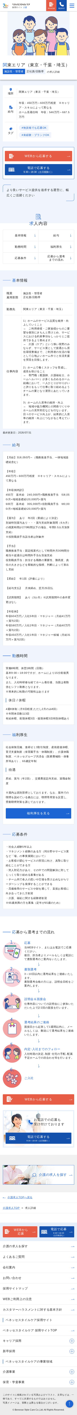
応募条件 (21, 258)
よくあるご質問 (14, 1256)
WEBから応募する (38, 156)
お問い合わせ (12, 1277)
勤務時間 (21, 246)
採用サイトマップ (15, 1288)
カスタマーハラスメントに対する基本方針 (32, 1309)
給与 (56, 235)
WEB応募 (51, 8)
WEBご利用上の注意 (17, 1299)
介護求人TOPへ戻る (20, 1197)
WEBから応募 (21, 1231)
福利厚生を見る (38, 813)
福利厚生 (56, 246)
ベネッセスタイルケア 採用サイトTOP (30, 1330)
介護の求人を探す (15, 1246)
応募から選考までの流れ (56, 258)
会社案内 (9, 1267)
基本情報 (21, 235)
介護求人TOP (11, 1207)
